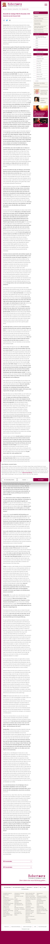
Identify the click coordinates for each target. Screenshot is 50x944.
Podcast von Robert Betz (39, 32)
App (4, 896)
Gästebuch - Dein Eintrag (8, 910)
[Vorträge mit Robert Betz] (40, 120)
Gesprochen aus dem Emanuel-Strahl (11, 16)
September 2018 (40, 58)
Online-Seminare (17, 912)
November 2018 (40, 54)
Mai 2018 (39, 67)
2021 (37, 43)
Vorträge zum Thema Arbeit (42, 910)
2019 (37, 47)
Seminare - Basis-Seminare (31, 897)
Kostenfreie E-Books (38, 20)
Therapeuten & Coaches (41, 896)
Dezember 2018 (40, 52)
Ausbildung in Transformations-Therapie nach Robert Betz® (8, 903)
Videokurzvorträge (40, 907)
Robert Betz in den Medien (39, 83)
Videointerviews (40, 906)
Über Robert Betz (40, 902)
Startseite (5, 9)
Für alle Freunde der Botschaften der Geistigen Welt (41, 37)
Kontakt (16, 899)
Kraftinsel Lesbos (17, 900)
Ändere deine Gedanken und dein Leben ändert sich (40, 27)
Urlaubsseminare (40, 903)
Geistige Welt (15, 9)
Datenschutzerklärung (27, 472)
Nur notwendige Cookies (9, 479)
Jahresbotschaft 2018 (41, 78)
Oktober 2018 (40, 56)
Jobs (15, 897)
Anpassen (24, 479)
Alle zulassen (41, 479)
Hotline (4, 916)
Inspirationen (37, 85)
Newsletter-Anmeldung (19, 907)
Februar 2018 (39, 74)
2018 (20, 9)
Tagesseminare (40, 893)
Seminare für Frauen (30, 912)
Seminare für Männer (30, 910)
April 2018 (39, 69)
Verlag (38, 904)
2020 (37, 45)
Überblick (36, 16)
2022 (37, 40)
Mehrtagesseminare (18, 903)
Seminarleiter (28, 922)
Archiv (37, 81)
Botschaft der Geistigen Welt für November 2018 (16, 14)
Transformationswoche (41, 900)
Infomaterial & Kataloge (19, 893)
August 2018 (39, 61)
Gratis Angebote (6, 913)
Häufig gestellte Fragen (7, 914)
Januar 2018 (39, 76)
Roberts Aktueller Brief (38, 29)
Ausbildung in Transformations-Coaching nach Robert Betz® (8, 899)
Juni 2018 (39, 65)
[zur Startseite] (12, 4)
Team (38, 894)
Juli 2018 (39, 63)
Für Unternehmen (6, 909)
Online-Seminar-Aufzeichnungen (37, 24)
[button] (4, 20)
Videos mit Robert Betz (38, 18)
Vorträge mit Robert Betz (41, 909)
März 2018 (39, 72)
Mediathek (10, 9)
